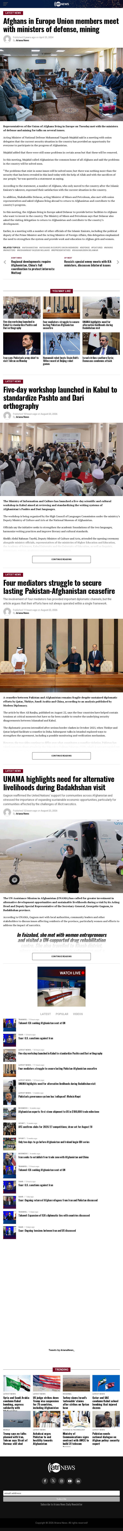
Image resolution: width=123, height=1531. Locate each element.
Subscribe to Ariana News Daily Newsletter (61, 1504)
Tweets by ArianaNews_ (62, 1350)
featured (97, 248)
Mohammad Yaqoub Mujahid (34, 250)
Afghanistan (30, 248)
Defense (85, 248)
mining (109, 248)
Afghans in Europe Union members (59, 248)
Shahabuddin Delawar (85, 250)
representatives (61, 250)
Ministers (9, 250)
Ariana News (22, 40)
